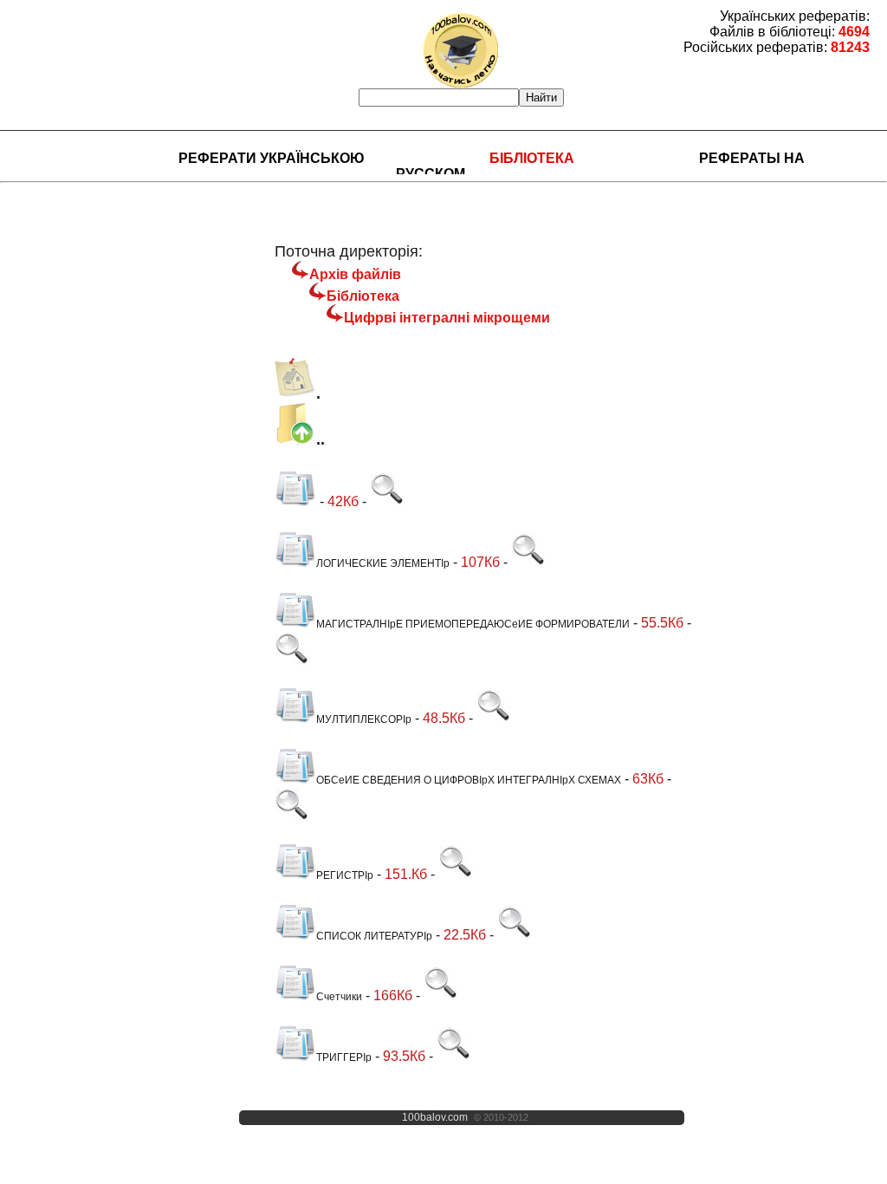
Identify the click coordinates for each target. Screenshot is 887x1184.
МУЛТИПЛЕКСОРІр (363, 719)
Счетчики (339, 997)
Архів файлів (355, 274)
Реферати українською (271, 158)
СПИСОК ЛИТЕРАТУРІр (374, 936)
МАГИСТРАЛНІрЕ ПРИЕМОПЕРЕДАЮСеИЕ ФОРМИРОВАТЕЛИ (473, 624)
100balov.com (435, 1117)
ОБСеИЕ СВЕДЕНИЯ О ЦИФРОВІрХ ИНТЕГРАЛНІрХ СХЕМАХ (468, 780)
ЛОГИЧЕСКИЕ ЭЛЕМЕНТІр (383, 563)
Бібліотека (531, 158)
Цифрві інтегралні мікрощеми (447, 317)
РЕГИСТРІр (344, 875)
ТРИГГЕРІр (344, 1057)
